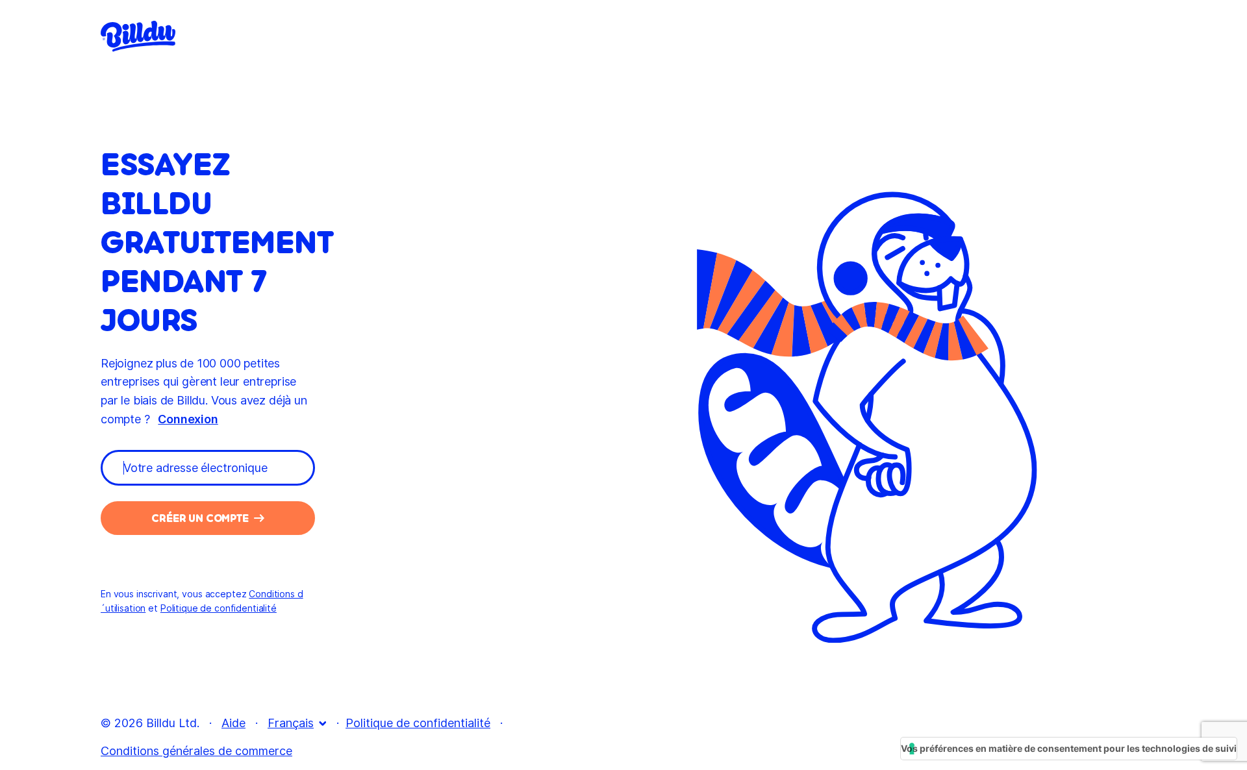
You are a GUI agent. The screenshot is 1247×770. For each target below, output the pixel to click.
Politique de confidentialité (418, 723)
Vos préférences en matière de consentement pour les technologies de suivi (1069, 748)
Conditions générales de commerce (196, 751)
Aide (233, 723)
